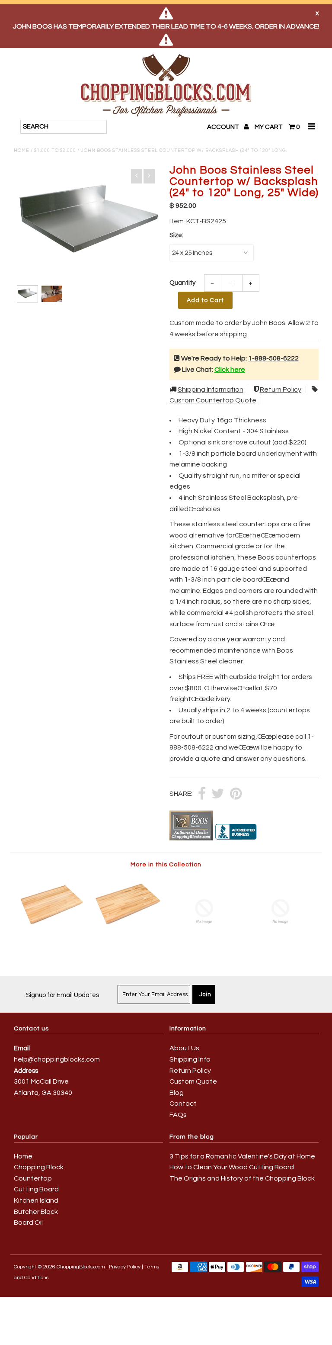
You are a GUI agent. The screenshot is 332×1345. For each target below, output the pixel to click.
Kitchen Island (36, 1200)
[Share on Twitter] (217, 794)
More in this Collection (166, 865)
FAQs (178, 1114)
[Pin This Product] (236, 794)
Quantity (182, 283)
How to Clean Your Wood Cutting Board (231, 1167)
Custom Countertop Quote (212, 400)
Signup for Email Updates (62, 995)
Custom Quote (193, 1081)
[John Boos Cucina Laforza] (281, 944)
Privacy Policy (124, 1267)
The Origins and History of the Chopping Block (242, 1178)
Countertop (33, 1178)
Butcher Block (36, 1211)
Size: (176, 235)
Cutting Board (36, 1189)
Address (26, 1071)
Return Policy (280, 389)
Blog (176, 1092)
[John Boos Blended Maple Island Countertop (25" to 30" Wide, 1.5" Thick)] (128, 930)
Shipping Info (190, 1059)
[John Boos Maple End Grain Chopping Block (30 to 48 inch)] (204, 944)
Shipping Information (210, 389)
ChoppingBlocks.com (81, 1267)
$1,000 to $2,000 (55, 150)
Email (22, 1048)
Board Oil (28, 1222)
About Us (184, 1048)
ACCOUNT (223, 127)
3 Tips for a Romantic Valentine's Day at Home (242, 1156)
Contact (183, 1103)
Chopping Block (39, 1167)
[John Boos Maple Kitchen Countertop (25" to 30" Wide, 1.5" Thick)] (52, 930)
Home (21, 150)
